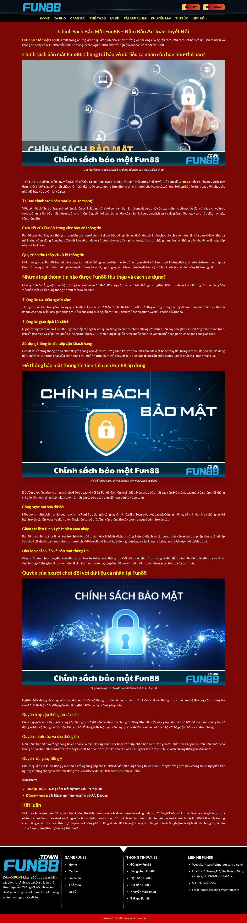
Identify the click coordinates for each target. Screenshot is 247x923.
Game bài (77, 18)
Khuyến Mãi (161, 18)
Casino (60, 18)
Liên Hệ (198, 18)
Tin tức (181, 18)
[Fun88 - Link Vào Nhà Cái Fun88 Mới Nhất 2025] (41, 7)
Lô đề (114, 18)
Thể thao (98, 18)
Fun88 (185, 181)
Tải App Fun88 (135, 18)
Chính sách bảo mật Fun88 (40, 40)
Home (45, 18)
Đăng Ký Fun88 (36, 795)
